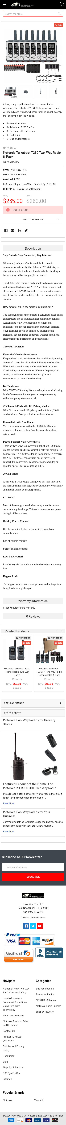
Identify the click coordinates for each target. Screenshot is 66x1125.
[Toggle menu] (4, 4)
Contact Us (9, 1030)
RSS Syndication (12, 1073)
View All (38, 1100)
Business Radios (45, 988)
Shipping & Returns (13, 1067)
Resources (8, 1055)
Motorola (7, 1100)
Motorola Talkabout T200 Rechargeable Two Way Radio (17, 671)
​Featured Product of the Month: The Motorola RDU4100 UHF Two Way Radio (29, 786)
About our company (13, 1015)
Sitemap (7, 1078)
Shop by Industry (45, 1011)
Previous (57, 631)
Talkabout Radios (45, 994)
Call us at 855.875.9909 (33, 917)
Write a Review (11, 161)
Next (61, 631)
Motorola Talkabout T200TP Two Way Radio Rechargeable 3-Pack (49, 671)
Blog (5, 1061)
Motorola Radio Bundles (48, 1005)
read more (8, 803)
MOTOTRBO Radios (46, 999)
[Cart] (63, 4)
